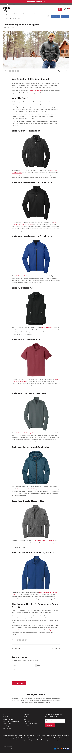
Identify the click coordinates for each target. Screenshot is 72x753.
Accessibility (27, 726)
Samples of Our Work (8, 719)
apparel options (18, 630)
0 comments (64, 71)
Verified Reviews (7, 717)
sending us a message (53, 630)
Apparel (8, 14)
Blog (25, 719)
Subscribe (49, 725)
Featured (32, 14)
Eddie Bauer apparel (35, 90)
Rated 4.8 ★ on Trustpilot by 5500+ (36, 1)
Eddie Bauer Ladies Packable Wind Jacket (28, 489)
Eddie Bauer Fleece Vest (47, 327)
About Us (69, 4)
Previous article (18, 648)
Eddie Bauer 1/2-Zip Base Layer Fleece (25, 433)
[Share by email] (18, 71)
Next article (55, 648)
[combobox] (35, 9)
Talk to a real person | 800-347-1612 (9, 4)
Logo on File (64, 16)
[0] (68, 9)
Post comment (19, 683)
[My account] (65, 9)
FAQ (4, 714)
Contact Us (27, 721)
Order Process (62, 4)
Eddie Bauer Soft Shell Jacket (22, 276)
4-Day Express (17, 18)
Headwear (16, 14)
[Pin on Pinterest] (13, 71)
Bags (24, 14)
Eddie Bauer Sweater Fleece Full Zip (44, 540)
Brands (7, 18)
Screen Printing (7, 728)
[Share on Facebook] (10, 71)
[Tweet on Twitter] (15, 71)
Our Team (26, 717)
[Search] (60, 9)
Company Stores (7, 723)
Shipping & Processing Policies (11, 721)
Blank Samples (7, 726)
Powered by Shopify (7, 748)
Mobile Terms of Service (30, 723)
